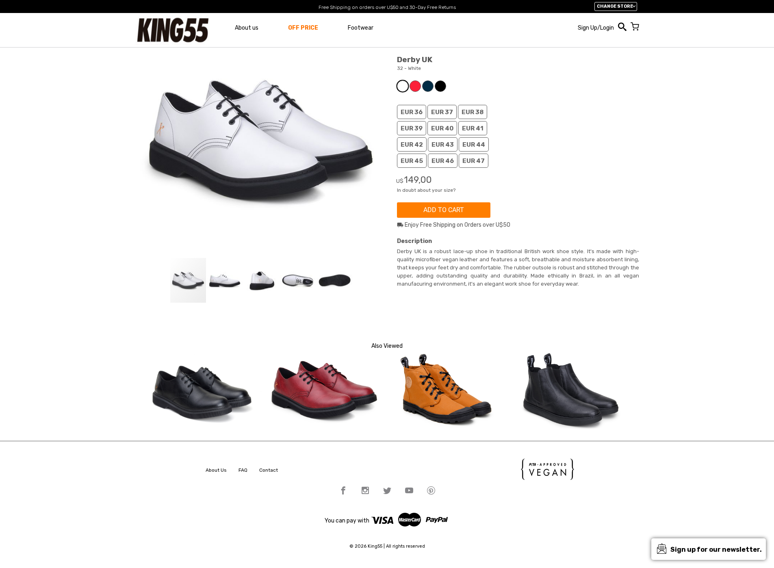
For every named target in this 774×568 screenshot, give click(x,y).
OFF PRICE (303, 27)
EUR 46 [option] (442, 161)
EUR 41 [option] (472, 128)
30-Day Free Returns (433, 7)
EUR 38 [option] (472, 112)
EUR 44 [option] (473, 144)
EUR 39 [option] (412, 128)
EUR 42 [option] (412, 144)
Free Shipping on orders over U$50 (359, 7)
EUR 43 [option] (442, 144)
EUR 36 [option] (412, 112)
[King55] (172, 30)
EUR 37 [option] (442, 112)
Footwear (360, 27)
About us (246, 27)
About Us (216, 470)
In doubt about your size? (426, 190)
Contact (268, 470)
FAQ (242, 470)
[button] (225, 280)
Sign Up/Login (596, 27)
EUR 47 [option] (473, 161)
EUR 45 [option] (412, 161)
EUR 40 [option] (442, 128)
